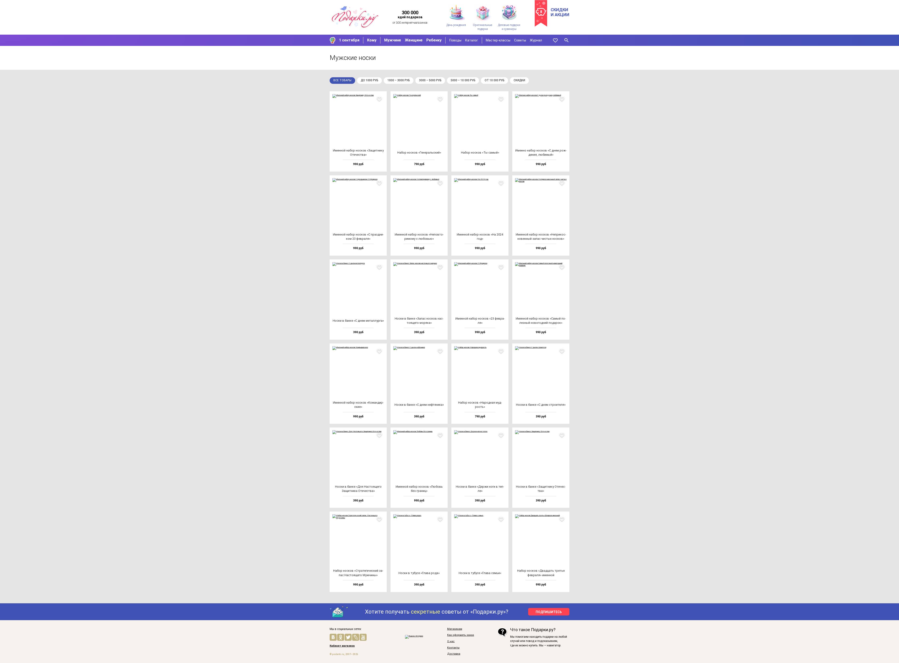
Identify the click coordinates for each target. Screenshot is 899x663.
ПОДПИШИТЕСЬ (549, 612)
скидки (519, 80)
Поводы (455, 40)
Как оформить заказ (460, 635)
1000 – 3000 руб (398, 80)
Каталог (471, 40)
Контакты (453, 647)
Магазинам (454, 629)
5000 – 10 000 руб (463, 80)
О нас (451, 641)
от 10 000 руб (494, 80)
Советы (520, 40)
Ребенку (434, 40)
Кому (371, 40)
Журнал (536, 40)
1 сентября (349, 40)
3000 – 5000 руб (430, 80)
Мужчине (392, 40)
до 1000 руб (369, 80)
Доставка (453, 653)
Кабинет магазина (342, 646)
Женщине (414, 40)
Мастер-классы (498, 40)
